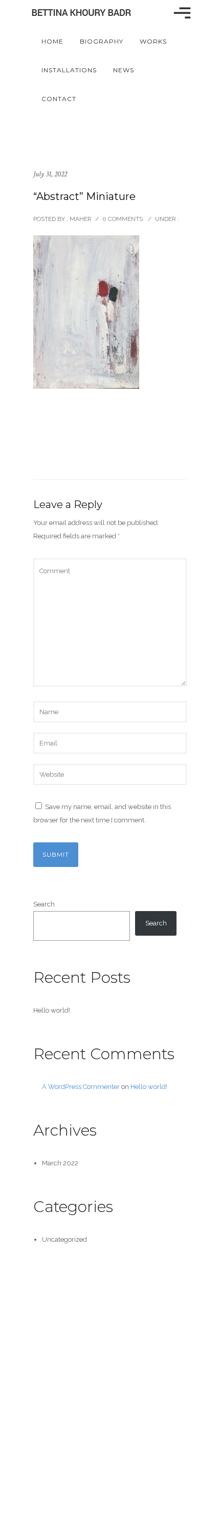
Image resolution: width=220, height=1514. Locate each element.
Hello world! (51, 1010)
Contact (58, 99)
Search (44, 904)
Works (153, 41)
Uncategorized (64, 1239)
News (123, 70)
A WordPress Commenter (81, 1087)
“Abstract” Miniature (84, 196)
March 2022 (60, 1163)
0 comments (122, 219)
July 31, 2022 (50, 174)
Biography (101, 41)
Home (52, 41)
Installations (69, 70)
